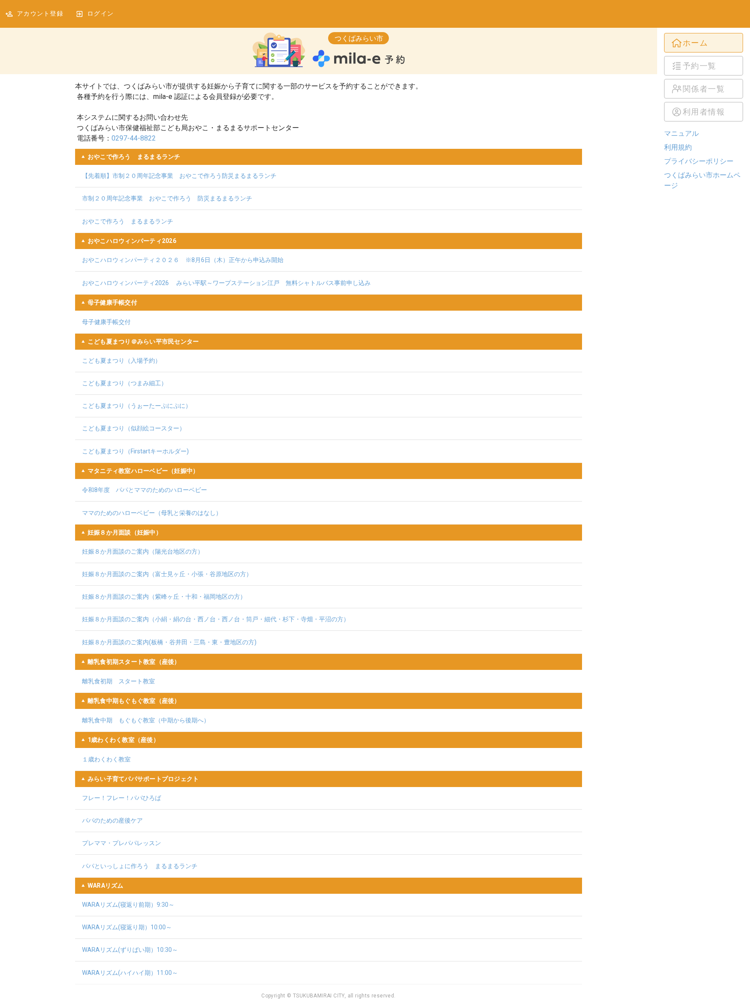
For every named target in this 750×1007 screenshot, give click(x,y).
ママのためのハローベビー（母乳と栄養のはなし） (152, 512)
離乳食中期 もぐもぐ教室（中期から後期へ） (146, 720)
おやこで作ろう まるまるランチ (127, 221)
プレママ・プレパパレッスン (121, 843)
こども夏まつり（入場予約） (121, 360)
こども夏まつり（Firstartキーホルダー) (135, 451)
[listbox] (703, 77)
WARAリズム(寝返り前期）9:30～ (128, 904)
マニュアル (681, 133)
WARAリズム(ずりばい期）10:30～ (130, 949)
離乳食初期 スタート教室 (118, 681)
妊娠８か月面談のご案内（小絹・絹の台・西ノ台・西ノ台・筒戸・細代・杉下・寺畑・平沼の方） (215, 619)
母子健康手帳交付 (106, 321)
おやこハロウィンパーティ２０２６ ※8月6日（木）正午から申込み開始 (182, 259)
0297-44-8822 (134, 138)
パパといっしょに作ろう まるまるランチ (139, 866)
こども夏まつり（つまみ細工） (124, 383)
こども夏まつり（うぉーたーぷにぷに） (136, 405)
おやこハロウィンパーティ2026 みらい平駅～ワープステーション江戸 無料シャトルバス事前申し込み (226, 282)
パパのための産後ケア (112, 820)
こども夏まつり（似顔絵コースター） (133, 428)
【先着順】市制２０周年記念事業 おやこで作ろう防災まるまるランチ (179, 175)
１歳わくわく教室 (106, 759)
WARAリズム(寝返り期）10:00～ (127, 927)
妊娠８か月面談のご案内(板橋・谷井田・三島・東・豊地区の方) (169, 642)
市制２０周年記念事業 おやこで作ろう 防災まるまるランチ (167, 198)
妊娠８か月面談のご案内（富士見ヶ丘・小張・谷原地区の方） (167, 574)
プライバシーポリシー (699, 161)
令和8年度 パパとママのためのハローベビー (144, 489)
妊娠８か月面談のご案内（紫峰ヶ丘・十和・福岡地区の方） (164, 596)
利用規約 (678, 147)
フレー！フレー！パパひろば (121, 797)
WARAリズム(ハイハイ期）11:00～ (130, 972)
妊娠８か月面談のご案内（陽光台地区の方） (143, 551)
